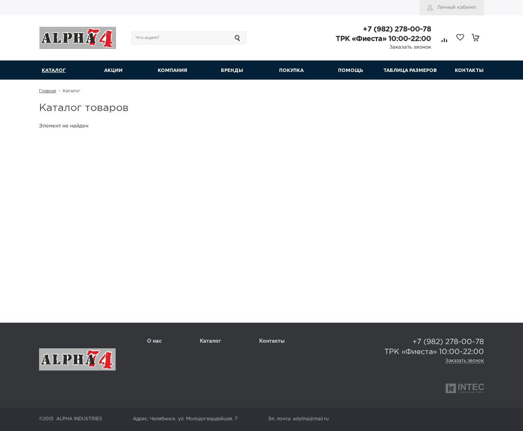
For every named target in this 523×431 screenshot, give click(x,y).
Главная (47, 91)
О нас (154, 341)
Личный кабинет (456, 7)
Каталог (210, 341)
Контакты (271, 341)
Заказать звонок (410, 47)
